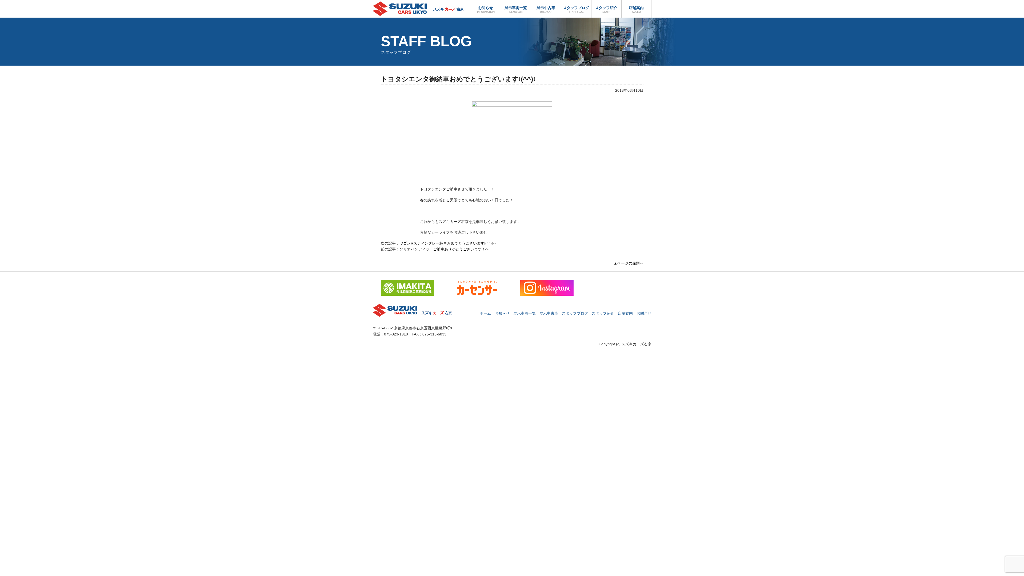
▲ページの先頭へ (628, 263)
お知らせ (485, 8)
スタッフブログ (576, 8)
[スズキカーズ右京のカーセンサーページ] (477, 283)
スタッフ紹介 (606, 8)
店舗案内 (636, 8)
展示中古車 (546, 8)
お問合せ (644, 313)
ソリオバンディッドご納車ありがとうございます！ (442, 249)
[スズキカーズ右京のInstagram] (547, 283)
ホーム (485, 313)
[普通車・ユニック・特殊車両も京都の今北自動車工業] (407, 283)
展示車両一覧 (516, 8)
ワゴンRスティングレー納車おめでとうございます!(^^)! (446, 243)
